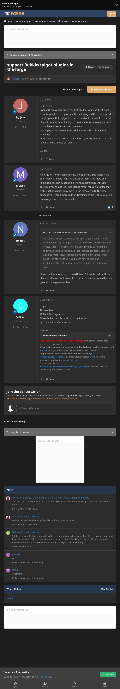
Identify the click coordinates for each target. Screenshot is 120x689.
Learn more (5, 5)
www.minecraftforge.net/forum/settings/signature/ (64, 366)
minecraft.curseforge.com (51, 356)
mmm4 (16, 554)
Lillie (17, 546)
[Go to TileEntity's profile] (8, 498)
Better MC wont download (26, 516)
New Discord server (19, 432)
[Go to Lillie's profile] (8, 533)
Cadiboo (20, 317)
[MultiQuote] (41, 159)
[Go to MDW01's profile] (20, 174)
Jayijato (15, 78)
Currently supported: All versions (26, 55)
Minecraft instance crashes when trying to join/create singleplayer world (50, 497)
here (93, 356)
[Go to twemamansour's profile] (8, 555)
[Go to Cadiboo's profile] (20, 306)
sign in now (71, 395)
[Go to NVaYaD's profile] (20, 229)
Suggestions (43, 78)
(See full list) (107, 589)
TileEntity (19, 508)
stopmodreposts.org (70, 360)
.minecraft (46, 350)
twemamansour (23, 562)
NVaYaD (20, 240)
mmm (15, 569)
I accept (110, 674)
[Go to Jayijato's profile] (8, 78)
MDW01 (20, 185)
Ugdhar (10, 598)
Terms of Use (44, 676)
